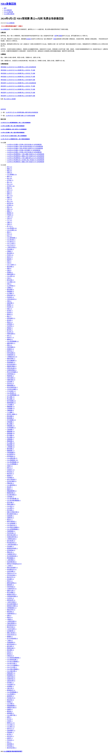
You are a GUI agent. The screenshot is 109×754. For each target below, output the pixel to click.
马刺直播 (10, 429)
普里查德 (10, 713)
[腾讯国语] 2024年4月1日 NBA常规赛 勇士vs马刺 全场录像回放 (18, 67)
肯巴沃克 (10, 736)
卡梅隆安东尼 (12, 356)
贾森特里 (10, 376)
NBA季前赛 (11, 393)
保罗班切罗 (11, 600)
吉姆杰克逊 (11, 677)
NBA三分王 (11, 245)
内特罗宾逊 (11, 374)
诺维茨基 (10, 303)
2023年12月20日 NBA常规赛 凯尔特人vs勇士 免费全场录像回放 (15, 139)
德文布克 (10, 473)
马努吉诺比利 (11, 299)
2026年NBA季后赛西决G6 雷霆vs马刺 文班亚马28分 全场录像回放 (25, 156)
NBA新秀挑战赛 (12, 659)
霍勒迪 (10, 339)
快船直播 (11, 425)
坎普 (9, 270)
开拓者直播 (11, 452)
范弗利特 (10, 517)
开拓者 (10, 215)
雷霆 (9, 211)
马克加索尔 (11, 684)
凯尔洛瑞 (10, 510)
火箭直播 (11, 446)
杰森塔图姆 (11, 531)
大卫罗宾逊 (11, 285)
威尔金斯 (10, 646)
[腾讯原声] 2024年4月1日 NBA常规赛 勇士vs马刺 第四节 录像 (18, 95)
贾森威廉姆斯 (11, 705)
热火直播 (11, 443)
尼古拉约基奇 (11, 481)
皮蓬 (9, 261)
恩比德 (10, 487)
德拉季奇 (10, 611)
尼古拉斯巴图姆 (12, 604)
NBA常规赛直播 (13, 395)
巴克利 (10, 255)
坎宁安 (10, 719)
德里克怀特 (11, 609)
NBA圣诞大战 (12, 525)
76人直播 (10, 412)
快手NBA (10, 728)
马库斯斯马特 (11, 554)
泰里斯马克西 (11, 594)
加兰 (9, 742)
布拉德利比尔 (11, 569)
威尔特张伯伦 (11, 644)
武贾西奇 (10, 324)
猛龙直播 (10, 418)
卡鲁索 (10, 619)
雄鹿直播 (11, 406)
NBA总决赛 (12, 230)
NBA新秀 (10, 508)
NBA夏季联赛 (12, 238)
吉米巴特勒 (11, 571)
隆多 (9, 316)
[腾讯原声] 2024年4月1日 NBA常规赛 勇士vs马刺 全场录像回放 (18, 83)
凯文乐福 (10, 502)
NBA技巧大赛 (12, 663)
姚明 (9, 717)
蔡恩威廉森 (11, 558)
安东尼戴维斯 (11, 360)
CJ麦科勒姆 (11, 560)
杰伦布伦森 (11, 533)
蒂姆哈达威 (11, 648)
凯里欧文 (10, 349)
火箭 (10, 216)
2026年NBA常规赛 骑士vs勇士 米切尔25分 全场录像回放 (13, 129)
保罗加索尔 (11, 318)
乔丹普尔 (10, 682)
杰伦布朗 (10, 249)
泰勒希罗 (10, 585)
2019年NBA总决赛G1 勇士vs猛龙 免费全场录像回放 (12, 132)
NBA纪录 (11, 724)
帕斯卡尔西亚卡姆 (13, 512)
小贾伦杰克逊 (11, 247)
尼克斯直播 (11, 427)
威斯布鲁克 (11, 343)
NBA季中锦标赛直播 (14, 500)
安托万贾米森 (11, 479)
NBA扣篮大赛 (12, 671)
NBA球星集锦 (12, 460)
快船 (10, 209)
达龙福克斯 (11, 631)
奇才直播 (10, 435)
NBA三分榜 (11, 243)
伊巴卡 (10, 468)
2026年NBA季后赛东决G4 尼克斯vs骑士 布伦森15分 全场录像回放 (25, 160)
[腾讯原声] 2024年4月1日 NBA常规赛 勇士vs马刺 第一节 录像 (18, 86)
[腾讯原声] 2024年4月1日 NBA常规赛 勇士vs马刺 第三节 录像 (18, 92)
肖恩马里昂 (11, 377)
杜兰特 (10, 331)
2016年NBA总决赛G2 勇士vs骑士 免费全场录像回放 (12, 126)
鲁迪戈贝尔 (11, 577)
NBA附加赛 (11, 694)
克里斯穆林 (11, 642)
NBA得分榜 (11, 239)
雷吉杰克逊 (11, 627)
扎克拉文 (10, 598)
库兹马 (10, 617)
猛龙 (9, 192)
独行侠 (10, 203)
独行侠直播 (11, 400)
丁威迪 (10, 640)
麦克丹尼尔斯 (11, 747)
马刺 (7, 99)
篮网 (9, 193)
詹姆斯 (10, 305)
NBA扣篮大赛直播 (13, 669)
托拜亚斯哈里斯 (12, 596)
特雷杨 (10, 709)
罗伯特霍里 (11, 362)
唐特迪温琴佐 (11, 583)
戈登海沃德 (11, 680)
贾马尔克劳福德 (12, 372)
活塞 (9, 222)
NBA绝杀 (11, 726)
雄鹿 (9, 197)
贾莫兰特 (10, 552)
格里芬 (10, 489)
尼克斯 (10, 205)
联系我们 (19, 751)
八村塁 (10, 565)
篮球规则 (10, 696)
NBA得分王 (11, 241)
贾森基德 (10, 291)
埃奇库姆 (10, 744)
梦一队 (10, 226)
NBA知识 (10, 506)
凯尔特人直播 (12, 414)
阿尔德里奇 (11, 456)
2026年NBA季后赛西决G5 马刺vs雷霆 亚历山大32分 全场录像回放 (25, 158)
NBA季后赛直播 (13, 462)
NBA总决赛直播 (12, 464)
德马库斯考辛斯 (12, 514)
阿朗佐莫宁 (11, 673)
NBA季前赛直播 (13, 341)
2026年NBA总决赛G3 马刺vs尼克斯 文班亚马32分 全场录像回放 (25, 148)
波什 (9, 335)
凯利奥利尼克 (11, 625)
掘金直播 (11, 445)
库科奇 (10, 654)
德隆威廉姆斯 (11, 491)
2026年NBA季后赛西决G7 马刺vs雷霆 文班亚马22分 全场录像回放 (25, 154)
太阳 (9, 218)
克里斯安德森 (11, 370)
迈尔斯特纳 (11, 550)
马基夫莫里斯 (11, 623)
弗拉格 (10, 711)
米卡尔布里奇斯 (12, 638)
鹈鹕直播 (11, 450)
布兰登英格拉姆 (12, 556)
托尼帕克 (10, 297)
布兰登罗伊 (11, 454)
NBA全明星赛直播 (13, 529)
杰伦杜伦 (10, 740)
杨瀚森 (10, 701)
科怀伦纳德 (11, 353)
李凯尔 (10, 581)
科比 (9, 236)
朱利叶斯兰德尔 (12, 535)
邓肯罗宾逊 (11, 586)
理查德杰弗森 (11, 366)
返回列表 (3, 109)
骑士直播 (11, 437)
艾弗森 (10, 287)
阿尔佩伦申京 (11, 542)
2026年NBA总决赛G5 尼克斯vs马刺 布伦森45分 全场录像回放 (24, 144)
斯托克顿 (10, 280)
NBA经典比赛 (12, 458)
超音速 (10, 259)
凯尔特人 (11, 186)
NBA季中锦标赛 (13, 498)
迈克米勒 (10, 381)
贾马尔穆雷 (11, 592)
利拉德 (10, 307)
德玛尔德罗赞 (11, 521)
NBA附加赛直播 (12, 692)
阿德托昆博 (11, 333)
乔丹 (9, 234)
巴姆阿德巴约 (11, 613)
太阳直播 (11, 408)
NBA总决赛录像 (8, 12)
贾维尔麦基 (11, 504)
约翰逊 (10, 251)
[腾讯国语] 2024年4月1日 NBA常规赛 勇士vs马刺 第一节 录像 (18, 70)
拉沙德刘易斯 (11, 494)
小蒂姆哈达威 (11, 539)
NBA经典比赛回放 (9, 14)
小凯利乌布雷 (11, 602)
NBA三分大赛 (12, 667)
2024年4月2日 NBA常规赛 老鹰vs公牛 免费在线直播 (20, 115)
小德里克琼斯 (11, 621)
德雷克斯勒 (11, 274)
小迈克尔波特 (11, 629)
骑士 (9, 178)
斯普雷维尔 (11, 675)
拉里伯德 (10, 516)
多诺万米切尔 (11, 634)
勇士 (5, 99)
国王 (9, 207)
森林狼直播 (11, 402)
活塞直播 (10, 410)
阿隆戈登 (10, 483)
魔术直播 (10, 448)
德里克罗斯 (11, 358)
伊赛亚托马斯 (11, 707)
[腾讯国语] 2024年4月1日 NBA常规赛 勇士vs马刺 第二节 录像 (18, 73)
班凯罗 (10, 738)
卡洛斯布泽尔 (11, 588)
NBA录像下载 (12, 715)
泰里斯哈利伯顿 (12, 548)
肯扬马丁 (10, 337)
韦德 (9, 301)
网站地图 (14, 751)
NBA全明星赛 (12, 523)
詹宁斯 (10, 734)
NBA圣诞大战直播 (13, 527)
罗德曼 (10, 272)
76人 (9, 220)
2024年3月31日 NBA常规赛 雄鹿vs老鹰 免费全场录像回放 (22, 112)
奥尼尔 (10, 257)
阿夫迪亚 (10, 746)
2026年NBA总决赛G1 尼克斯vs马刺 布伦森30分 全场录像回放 (24, 152)
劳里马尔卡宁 (11, 573)
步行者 (10, 180)
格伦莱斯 (10, 650)
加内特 (10, 312)
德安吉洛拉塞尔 (12, 567)
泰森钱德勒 (11, 385)
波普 (9, 615)
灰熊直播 (10, 422)
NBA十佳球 (11, 264)
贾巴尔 (10, 519)
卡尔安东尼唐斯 (12, 389)
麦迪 (9, 232)
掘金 (9, 170)
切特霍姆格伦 (11, 608)
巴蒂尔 (10, 466)
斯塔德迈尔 (11, 690)
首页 (5, 8)
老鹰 (9, 172)
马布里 (10, 721)
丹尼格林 (10, 477)
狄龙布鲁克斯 (11, 562)
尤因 (9, 262)
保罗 (55, 35)
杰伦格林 (10, 546)
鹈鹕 (9, 188)
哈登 (9, 308)
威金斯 (10, 475)
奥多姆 (10, 320)
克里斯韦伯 (11, 678)
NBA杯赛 (10, 703)
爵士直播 (10, 423)
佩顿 (9, 268)
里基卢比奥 (11, 590)
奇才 (9, 167)
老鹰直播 (10, 439)
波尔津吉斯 (11, 540)
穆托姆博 (10, 289)
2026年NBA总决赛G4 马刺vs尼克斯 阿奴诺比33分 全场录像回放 (25, 146)
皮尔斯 (10, 310)
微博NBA (11, 723)
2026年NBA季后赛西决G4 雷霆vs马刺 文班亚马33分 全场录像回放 (25, 161)
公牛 (9, 199)
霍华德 (10, 330)
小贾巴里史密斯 (12, 544)
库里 (54, 39)
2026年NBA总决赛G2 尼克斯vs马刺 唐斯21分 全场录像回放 (23, 150)
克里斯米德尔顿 (12, 537)
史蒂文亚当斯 (11, 368)
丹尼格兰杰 (11, 698)
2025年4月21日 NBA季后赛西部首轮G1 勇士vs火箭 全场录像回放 (15, 122)
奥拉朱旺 (10, 253)
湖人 (10, 195)
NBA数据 (11, 282)
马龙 (9, 278)
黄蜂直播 (10, 441)
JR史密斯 (10, 496)
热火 (10, 184)
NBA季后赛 (12, 228)
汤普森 (60, 35)
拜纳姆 (10, 328)
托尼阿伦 (10, 326)
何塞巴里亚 (11, 379)
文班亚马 (28, 39)
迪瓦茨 (10, 652)
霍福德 (10, 636)
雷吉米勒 (10, 266)
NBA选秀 (11, 276)
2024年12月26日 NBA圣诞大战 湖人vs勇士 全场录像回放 (14, 135)
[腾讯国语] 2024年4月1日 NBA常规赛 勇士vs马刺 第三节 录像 (18, 76)
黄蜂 (9, 169)
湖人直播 (11, 397)
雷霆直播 (11, 431)
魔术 (9, 176)
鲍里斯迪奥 (11, 493)
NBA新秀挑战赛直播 (14, 657)
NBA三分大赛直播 (13, 665)
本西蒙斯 (10, 686)
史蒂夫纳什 (11, 295)
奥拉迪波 (10, 700)
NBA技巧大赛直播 (13, 661)
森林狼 (10, 213)
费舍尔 (10, 322)
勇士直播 (11, 399)
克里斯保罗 (11, 354)
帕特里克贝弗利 (12, 606)
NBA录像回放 (8, 3)
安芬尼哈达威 (11, 364)
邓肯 (9, 284)
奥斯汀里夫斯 (11, 632)
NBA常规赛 (12, 99)
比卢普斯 (10, 293)
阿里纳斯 (10, 732)
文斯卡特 (10, 688)
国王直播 (10, 416)
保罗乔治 (10, 351)
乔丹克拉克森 (11, 575)
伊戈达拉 (10, 471)
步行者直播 (11, 420)
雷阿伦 (10, 314)
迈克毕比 (10, 383)
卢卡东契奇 (11, 391)
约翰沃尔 (10, 655)
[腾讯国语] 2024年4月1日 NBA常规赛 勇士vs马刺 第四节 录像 (18, 80)
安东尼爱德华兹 (12, 387)
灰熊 (9, 224)
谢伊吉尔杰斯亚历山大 (14, 563)
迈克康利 (10, 579)
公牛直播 (10, 404)
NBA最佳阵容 (12, 485)
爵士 (9, 182)
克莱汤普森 (11, 347)
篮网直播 (11, 433)
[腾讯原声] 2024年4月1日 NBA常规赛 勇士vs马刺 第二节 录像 (18, 89)
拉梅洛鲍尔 (11, 730)
